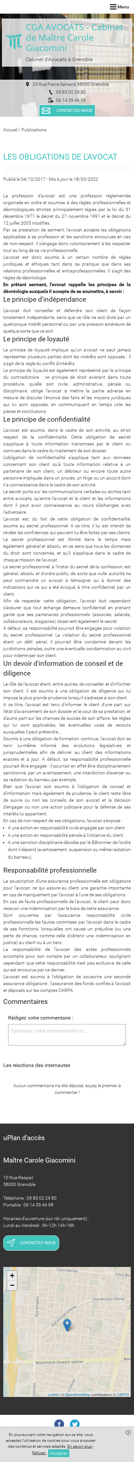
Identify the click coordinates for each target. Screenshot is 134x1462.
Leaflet (53, 1394)
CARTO (122, 1394)
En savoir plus (80, 1446)
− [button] (12, 1285)
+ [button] (12, 1275)
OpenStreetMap (77, 1394)
